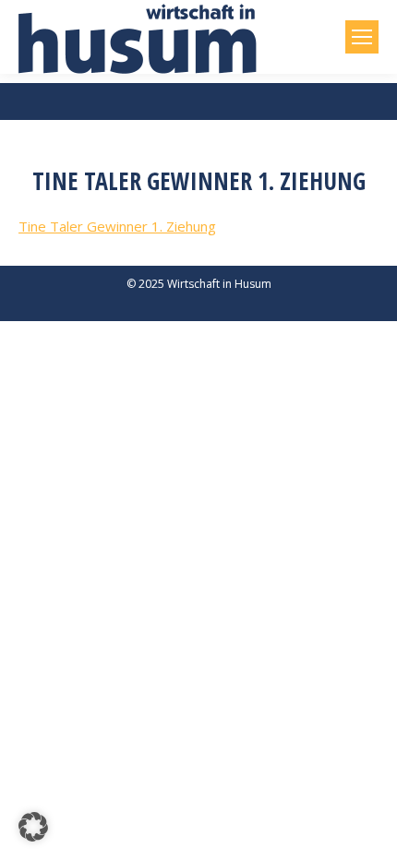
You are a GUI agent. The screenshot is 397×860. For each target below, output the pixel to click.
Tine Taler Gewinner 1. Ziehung (117, 226)
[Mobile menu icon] (362, 37)
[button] (33, 827)
